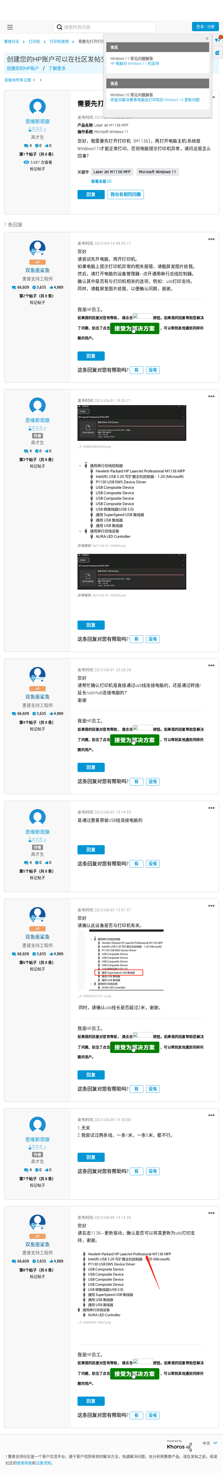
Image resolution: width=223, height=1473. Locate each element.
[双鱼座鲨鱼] (37, 248)
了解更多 (57, 68)
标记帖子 (37, 168)
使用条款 (24, 1463)
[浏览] (8, 27)
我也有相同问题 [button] (125, 194)
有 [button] (136, 370)
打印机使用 (59, 41)
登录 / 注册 (205, 26)
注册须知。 (45, 1463)
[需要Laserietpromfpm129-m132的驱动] (34, 79)
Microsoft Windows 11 (157, 171)
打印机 (34, 41)
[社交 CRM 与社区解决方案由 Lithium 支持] (179, 1445)
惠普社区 (11, 41)
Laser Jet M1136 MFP (112, 171)
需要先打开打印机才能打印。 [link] (103, 41)
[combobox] (104, 27)
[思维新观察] (37, 107)
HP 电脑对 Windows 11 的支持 (134, 63)
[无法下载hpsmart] (40, 79)
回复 (91, 194)
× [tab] (207, 38)
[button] (211, 239)
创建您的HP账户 (23, 68)
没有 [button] (152, 370)
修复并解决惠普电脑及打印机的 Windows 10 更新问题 (155, 99)
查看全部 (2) (101, 181)
